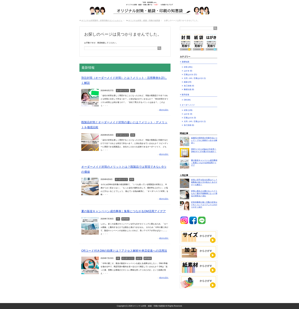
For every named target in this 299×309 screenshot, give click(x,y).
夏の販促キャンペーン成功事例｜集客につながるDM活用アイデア (123, 211)
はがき (139, 258)
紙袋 (187, 82)
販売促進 (125, 219)
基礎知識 (185, 62)
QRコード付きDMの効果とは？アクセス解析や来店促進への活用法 (124, 250)
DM (118, 219)
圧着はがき (190, 74)
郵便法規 (189, 89)
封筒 (132, 90)
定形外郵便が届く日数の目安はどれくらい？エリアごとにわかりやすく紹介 (204, 204)
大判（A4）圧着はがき (195, 78)
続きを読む (164, 110)
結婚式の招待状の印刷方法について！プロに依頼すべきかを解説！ (204, 140)
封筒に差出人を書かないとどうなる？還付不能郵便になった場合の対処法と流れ (204, 193)
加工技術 (189, 86)
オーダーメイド (122, 90)
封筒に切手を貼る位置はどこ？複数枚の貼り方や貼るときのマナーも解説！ (204, 182)
